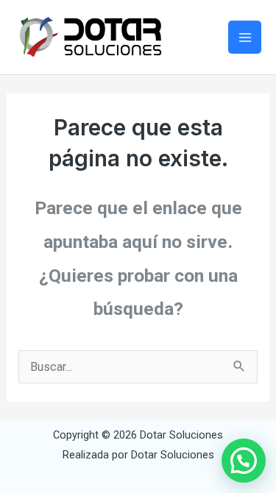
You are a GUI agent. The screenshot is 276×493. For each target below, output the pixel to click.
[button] (244, 461)
